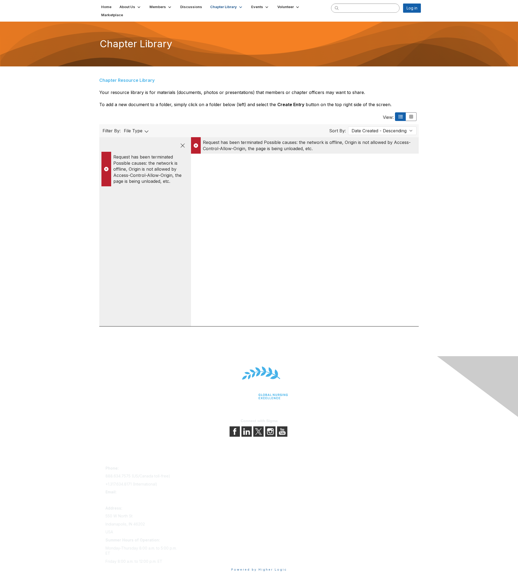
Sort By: (337, 130)
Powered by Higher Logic (259, 569)
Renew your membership (205, 484)
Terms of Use (273, 484)
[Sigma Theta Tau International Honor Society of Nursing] (259, 383)
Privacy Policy (273, 476)
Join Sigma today (198, 469)
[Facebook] (235, 431)
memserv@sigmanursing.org (130, 500)
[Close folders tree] (183, 146)
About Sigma (272, 469)
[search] (336, 8)
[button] (130, 7)
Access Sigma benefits (203, 476)
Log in (412, 8)
